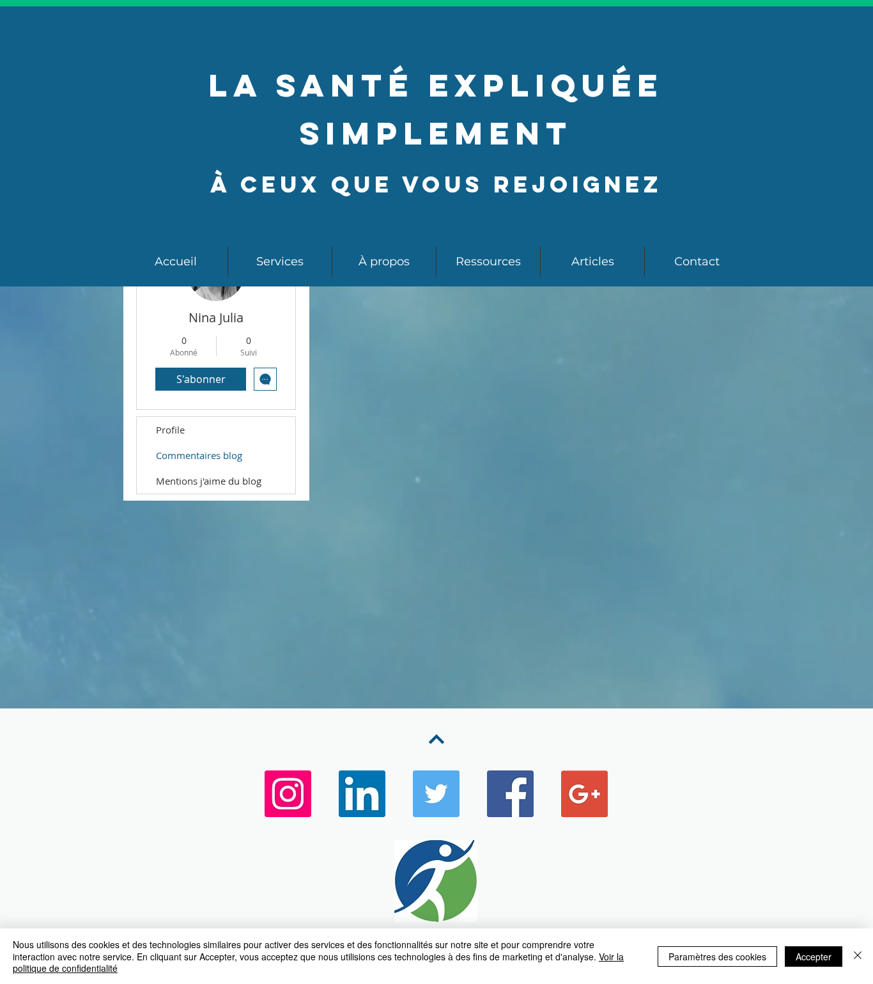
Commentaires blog (199, 455)
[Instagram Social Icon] (288, 793)
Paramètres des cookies (717, 956)
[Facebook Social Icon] (510, 793)
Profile (170, 429)
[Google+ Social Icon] (584, 793)
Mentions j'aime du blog (208, 480)
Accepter (813, 956)
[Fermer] (857, 956)
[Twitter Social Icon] (436, 793)
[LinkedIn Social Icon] (362, 793)
